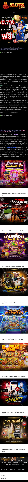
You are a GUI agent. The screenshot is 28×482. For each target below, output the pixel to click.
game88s (5, 192)
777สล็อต (5, 375)
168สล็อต (5, 264)
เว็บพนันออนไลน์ (7, 229)
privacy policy (21, 469)
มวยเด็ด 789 (6, 300)
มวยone (4, 410)
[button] (14, 12)
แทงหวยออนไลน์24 (8, 447)
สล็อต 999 (5, 337)
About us (12, 469)
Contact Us (4, 469)
